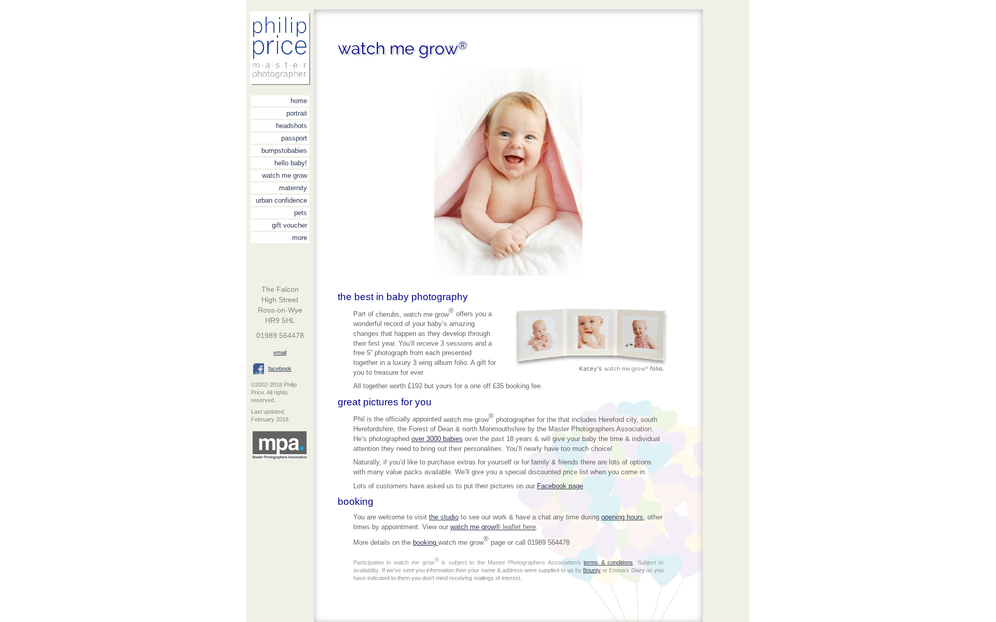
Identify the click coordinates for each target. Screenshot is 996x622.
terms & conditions (608, 562)
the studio (444, 517)
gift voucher (289, 225)
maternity (293, 188)
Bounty (592, 570)
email (279, 352)
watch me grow (284, 175)
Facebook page (560, 486)
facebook (280, 368)
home (298, 101)
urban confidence (281, 200)
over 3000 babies (437, 439)
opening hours (622, 517)
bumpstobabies (284, 150)
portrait (296, 113)
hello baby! (290, 163)
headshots (291, 126)
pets (300, 213)
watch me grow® (493, 527)
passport (294, 138)
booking (425, 542)
